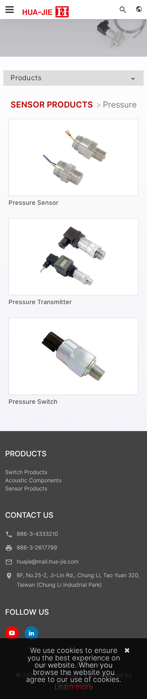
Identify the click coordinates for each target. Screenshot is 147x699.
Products (26, 78)
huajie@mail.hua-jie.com (48, 561)
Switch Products (26, 472)
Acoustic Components (33, 480)
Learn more (73, 686)
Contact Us (29, 515)
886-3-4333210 (37, 533)
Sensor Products (52, 105)
